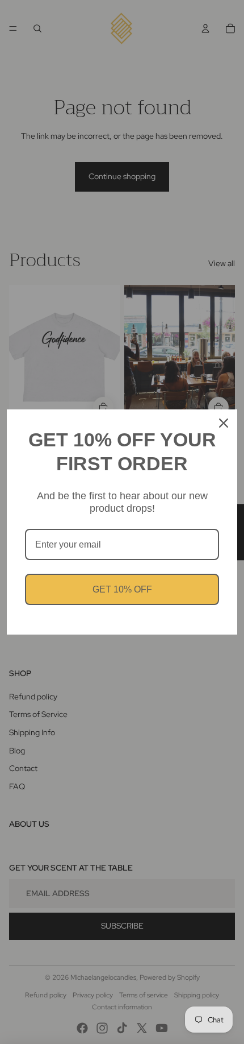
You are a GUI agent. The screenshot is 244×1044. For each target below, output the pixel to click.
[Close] (223, 423)
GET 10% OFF (122, 589)
